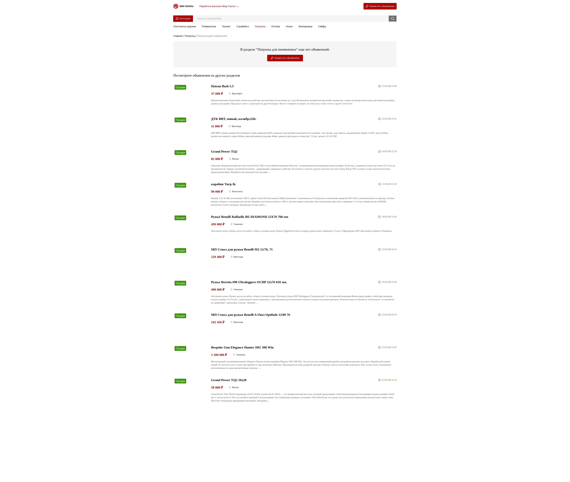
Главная (178, 36)
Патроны (190, 36)
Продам (180, 87)
